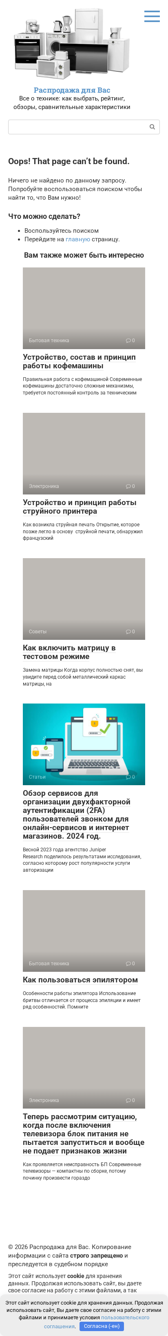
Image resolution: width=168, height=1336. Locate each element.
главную (78, 239)
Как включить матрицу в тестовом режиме (69, 652)
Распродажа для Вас (72, 90)
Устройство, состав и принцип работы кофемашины (79, 361)
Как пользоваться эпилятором (80, 979)
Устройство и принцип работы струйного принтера (80, 507)
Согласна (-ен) (102, 1326)
